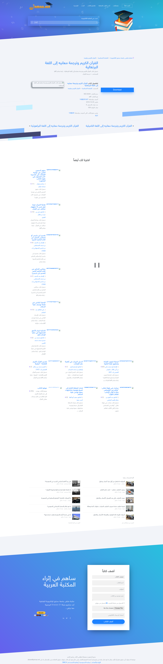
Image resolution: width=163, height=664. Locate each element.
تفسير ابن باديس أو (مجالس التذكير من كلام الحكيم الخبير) (38, 237)
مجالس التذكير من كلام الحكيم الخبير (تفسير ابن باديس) (38, 271)
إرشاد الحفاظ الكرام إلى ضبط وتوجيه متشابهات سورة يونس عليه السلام (74, 391)
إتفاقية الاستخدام (73, 662)
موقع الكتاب (42, 388)
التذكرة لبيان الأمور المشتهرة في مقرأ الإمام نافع (38, 333)
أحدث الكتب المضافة (104, 6)
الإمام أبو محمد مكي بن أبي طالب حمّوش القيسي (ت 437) (112, 369)
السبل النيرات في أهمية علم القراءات (74, 363)
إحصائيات (115, 6)
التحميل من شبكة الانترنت (115, 603)
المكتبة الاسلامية (103, 58)
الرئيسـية (76, 6)
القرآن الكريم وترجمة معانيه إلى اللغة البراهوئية (55, 126)
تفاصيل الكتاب (91, 6)
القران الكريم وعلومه (90, 58)
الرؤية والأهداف (96, 662)
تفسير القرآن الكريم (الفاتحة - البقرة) (40, 363)
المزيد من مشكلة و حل (128, 523)
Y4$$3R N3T (84, 99)
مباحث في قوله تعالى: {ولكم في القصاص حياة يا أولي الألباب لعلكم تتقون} (110, 391)
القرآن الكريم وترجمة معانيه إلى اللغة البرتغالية (71, 65)
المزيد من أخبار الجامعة (74, 523)
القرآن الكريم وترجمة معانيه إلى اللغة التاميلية (109, 126)
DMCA (64, 662)
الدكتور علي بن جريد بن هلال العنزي (40, 214)
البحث (82, 6)
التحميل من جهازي (100, 603)
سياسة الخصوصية (85, 662)
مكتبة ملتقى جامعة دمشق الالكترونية (121, 58)
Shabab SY (56, 605)
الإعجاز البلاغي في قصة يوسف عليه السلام (38, 304)
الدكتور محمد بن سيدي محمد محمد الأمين (40, 340)
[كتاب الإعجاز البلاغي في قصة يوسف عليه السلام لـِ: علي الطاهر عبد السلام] (53, 302)
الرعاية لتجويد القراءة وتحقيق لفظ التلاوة (111, 363)
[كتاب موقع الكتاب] (55, 388)
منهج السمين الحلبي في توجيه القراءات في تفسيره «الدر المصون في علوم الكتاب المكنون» (38, 175)
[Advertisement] (117, 74)
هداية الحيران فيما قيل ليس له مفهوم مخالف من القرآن (38, 207)
